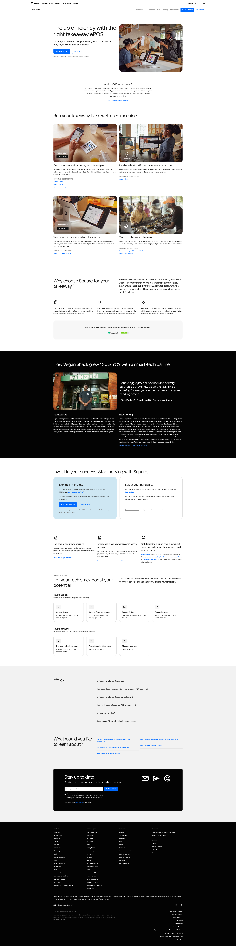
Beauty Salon (90, 848)
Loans (55, 860)
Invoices (56, 844)
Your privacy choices (176, 911)
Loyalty (55, 854)
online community (150, 559)
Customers (57, 848)
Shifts (55, 869)
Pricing (121, 832)
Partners (155, 853)
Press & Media (157, 846)
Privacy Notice (79, 802)
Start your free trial (68, 504)
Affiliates (155, 850)
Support (122, 848)
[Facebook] (179, 905)
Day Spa (88, 860)
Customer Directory (59, 857)
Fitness (88, 869)
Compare (122, 860)
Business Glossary (125, 857)
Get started (78, 51)
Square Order (61, 253)
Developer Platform (125, 854)
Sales (121, 844)
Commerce (56, 832)
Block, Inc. (179, 939)
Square (58, 182)
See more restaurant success (132, 445)
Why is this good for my (109, 561)
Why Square (123, 835)
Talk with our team (61, 51)
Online (55, 841)
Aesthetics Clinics (92, 866)
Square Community (125, 851)
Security (180, 920)
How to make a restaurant (150, 745)
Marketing (56, 851)
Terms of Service (177, 914)
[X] (176, 905)
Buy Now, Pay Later (59, 879)
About (154, 843)
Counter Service (91, 832)
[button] (140, 682)
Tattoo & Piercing (92, 863)
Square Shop (129, 492)
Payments (56, 838)
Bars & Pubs (90, 841)
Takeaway (89, 838)
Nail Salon (89, 857)
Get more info (111, 789)
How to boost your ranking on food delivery (112, 747)
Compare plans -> (84, 504)
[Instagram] (182, 905)
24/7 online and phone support (168, 557)
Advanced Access (59, 873)
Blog (120, 841)
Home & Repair (91, 876)
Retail (88, 844)
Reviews (122, 838)
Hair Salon (89, 854)
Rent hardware (124, 863)
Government (179, 923)
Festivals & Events (92, 882)
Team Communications (60, 876)
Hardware (56, 882)
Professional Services (93, 873)
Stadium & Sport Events (94, 885)
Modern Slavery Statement (174, 933)
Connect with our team (132, 510)
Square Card (57, 866)
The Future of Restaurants (108, 753)
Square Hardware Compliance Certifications (168, 930)
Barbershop (90, 851)
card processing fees (75, 492)
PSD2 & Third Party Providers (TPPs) (171, 936)
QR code (59, 187)
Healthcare (90, 888)
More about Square (62, 558)
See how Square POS (117, 100)
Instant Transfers (59, 863)
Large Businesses (92, 879)
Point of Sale (57, 835)
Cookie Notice (178, 927)
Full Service (90, 835)
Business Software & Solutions (63, 885)
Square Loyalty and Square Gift (132, 251)
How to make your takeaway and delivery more (159, 739)
